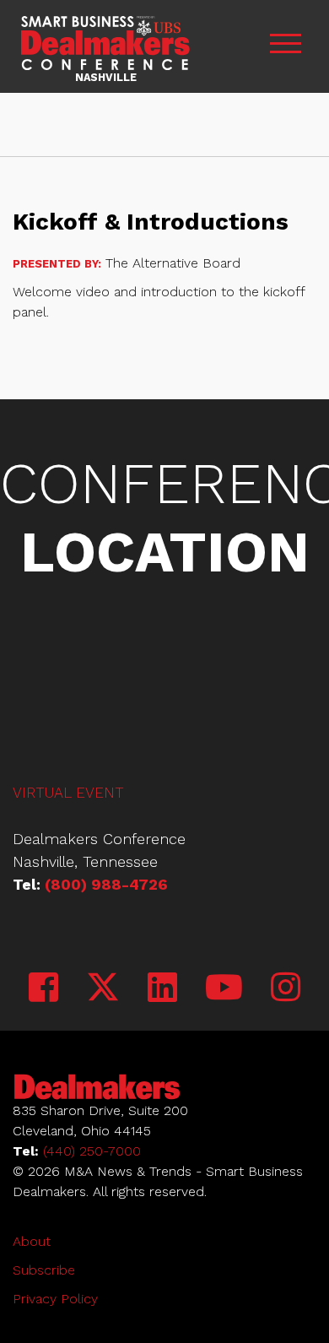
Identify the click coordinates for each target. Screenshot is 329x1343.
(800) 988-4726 (106, 884)
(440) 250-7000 (92, 1151)
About (32, 1241)
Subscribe (44, 1270)
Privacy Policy (55, 1299)
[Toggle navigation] (285, 46)
